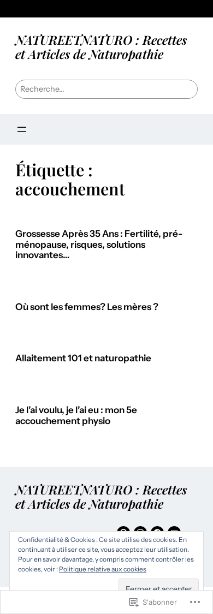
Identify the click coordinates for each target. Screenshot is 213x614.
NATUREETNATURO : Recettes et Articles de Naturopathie (101, 46)
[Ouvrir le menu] (21, 129)
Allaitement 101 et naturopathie (83, 358)
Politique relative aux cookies (102, 569)
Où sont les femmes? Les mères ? (86, 307)
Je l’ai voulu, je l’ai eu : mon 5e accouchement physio (76, 415)
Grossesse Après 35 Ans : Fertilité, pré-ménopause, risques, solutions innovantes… (98, 244)
